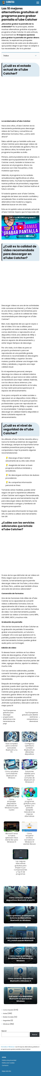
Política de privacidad (9, 1060)
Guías (5, 1013)
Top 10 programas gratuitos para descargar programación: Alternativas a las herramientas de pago (9, 717)
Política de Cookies (8, 1063)
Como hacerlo (8, 1010)
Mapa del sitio (6, 1071)
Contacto (5, 1065)
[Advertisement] (20, 98)
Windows (6, 1024)
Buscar (4, 1031)
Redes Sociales (8, 1017)
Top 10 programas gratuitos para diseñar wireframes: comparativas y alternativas (30, 717)
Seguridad (6, 1020)
